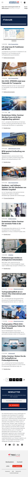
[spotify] (22, 444)
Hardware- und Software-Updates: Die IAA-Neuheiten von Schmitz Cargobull (14, 187)
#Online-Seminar (12, 218)
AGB (13, 471)
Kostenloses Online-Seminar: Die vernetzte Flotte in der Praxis (13, 224)
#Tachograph (11, 353)
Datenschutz (18, 471)
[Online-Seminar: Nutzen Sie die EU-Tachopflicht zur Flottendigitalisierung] (14, 344)
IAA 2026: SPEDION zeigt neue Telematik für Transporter (13, 82)
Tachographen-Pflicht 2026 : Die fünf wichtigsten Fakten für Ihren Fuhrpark (13, 326)
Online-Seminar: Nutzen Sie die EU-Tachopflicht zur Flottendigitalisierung (14, 358)
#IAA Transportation (13, 44)
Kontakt (19, 462)
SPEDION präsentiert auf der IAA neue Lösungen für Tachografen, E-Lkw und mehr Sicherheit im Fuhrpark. (13, 87)
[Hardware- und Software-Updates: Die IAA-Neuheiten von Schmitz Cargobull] (14, 174)
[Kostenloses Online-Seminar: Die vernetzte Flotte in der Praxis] (14, 210)
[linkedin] (18, 444)
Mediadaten (10, 462)
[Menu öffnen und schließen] (3, 2)
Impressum (7, 471)
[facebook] (5, 444)
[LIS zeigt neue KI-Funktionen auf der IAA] (14, 35)
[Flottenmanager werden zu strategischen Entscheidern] (14, 246)
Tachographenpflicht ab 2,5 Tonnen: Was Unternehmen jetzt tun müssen (14, 294)
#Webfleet (10, 255)
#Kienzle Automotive (18, 289)
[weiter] (24, 379)
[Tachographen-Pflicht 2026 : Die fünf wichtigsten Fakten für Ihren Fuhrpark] (14, 312)
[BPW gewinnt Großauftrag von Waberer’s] (14, 139)
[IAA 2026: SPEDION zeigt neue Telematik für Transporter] (14, 69)
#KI (9, 112)
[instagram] (14, 444)
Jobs (7, 466)
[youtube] (10, 444)
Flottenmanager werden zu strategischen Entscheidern (12, 259)
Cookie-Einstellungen (14, 473)
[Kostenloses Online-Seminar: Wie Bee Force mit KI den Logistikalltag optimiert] (14, 103)
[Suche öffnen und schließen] (21, 2)
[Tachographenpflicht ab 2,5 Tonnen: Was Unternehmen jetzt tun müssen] (14, 280)
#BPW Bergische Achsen (14, 148)
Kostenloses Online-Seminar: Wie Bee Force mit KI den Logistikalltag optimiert (13, 117)
